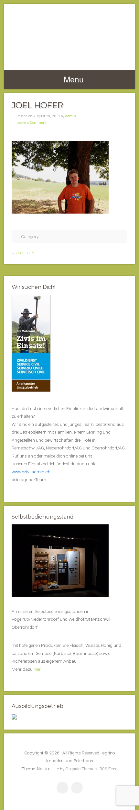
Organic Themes (81, 768)
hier (37, 669)
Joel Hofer (25, 253)
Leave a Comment (31, 123)
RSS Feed (109, 768)
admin (70, 116)
